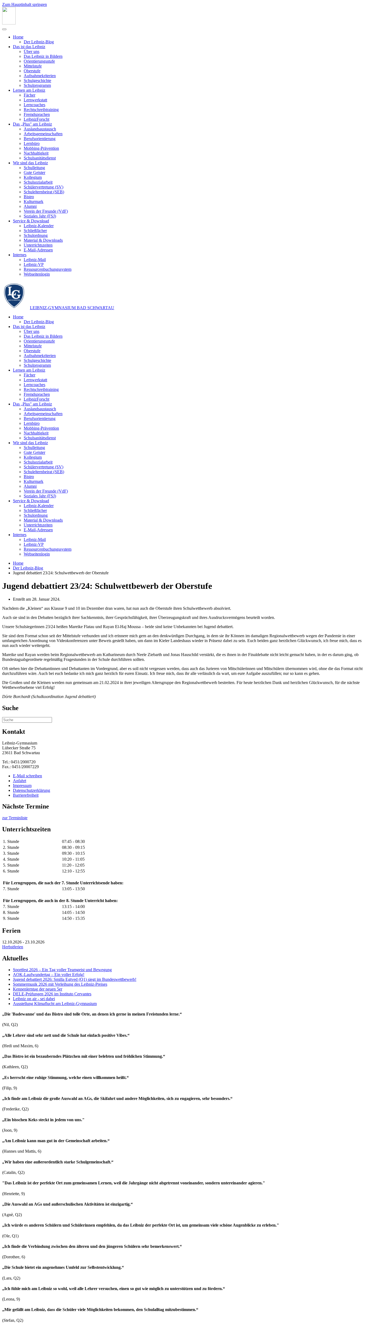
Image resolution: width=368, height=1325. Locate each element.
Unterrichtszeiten (38, 245)
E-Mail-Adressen (38, 250)
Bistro (29, 196)
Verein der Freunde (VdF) (46, 211)
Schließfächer (35, 230)
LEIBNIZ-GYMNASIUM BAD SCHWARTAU (72, 307)
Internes (19, 254)
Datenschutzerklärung (31, 790)
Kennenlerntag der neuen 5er (37, 989)
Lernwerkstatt (35, 100)
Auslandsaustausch (40, 129)
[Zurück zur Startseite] (9, 23)
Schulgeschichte (37, 80)
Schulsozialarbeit (38, 182)
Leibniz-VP (34, 264)
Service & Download (31, 221)
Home (18, 37)
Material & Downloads (43, 240)
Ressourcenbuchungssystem (47, 269)
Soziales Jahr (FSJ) (40, 216)
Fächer (29, 95)
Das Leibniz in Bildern (43, 56)
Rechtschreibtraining (41, 109)
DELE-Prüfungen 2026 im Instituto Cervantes (52, 994)
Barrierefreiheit (26, 795)
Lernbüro (32, 143)
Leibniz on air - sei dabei (34, 998)
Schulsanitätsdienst (40, 158)
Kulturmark (33, 201)
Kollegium (33, 177)
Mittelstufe (33, 66)
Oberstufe (32, 71)
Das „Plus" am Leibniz (32, 124)
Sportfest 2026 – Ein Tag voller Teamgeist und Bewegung (62, 969)
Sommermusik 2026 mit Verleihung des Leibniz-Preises (60, 984)
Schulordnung (36, 235)
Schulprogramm (37, 85)
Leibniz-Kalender (39, 225)
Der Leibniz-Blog (39, 42)
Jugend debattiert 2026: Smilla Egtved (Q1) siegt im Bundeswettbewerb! (74, 979)
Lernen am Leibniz (29, 90)
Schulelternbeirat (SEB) (44, 192)
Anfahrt (19, 780)
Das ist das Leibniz (29, 46)
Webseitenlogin (37, 274)
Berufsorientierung (39, 138)
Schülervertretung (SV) (43, 187)
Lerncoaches (34, 104)
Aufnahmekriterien (40, 75)
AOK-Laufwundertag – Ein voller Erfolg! (48, 974)
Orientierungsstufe (39, 61)
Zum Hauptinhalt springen (24, 4)
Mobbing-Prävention (41, 148)
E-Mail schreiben (27, 776)
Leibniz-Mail (35, 259)
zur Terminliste (14, 817)
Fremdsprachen (37, 114)
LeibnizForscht (36, 119)
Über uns (31, 51)
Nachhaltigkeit (36, 153)
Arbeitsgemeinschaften (43, 133)
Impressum (22, 785)
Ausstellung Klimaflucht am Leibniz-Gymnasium (55, 1003)
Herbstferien (12, 947)
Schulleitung (34, 167)
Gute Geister (34, 172)
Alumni (30, 206)
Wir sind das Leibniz (30, 163)
